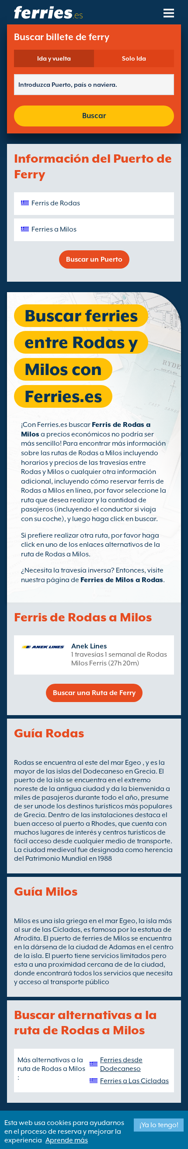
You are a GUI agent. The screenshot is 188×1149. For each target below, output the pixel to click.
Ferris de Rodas (55, 203)
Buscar (94, 116)
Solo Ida (134, 58)
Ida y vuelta (54, 58)
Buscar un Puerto (94, 259)
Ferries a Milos (54, 229)
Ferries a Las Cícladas (134, 1081)
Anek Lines (89, 646)
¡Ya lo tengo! (158, 1125)
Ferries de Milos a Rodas (121, 580)
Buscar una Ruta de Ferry (94, 693)
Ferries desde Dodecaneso (121, 1064)
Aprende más (66, 1140)
